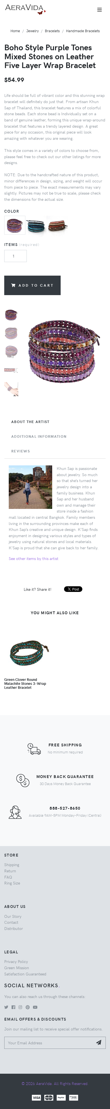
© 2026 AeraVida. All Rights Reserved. (55, 1083)
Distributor (13, 928)
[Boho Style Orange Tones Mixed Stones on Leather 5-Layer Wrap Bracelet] (57, 225)
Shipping (11, 864)
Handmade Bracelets (83, 30)
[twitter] (6, 1007)
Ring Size (12, 883)
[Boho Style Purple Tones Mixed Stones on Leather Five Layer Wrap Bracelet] (14, 224)
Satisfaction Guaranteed (25, 974)
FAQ (8, 877)
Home (15, 30)
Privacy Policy (16, 961)
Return (10, 870)
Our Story (12, 916)
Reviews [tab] (20, 451)
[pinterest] (28, 1007)
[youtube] (35, 1007)
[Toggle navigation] (99, 9)
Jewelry (32, 30)
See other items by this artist (33, 558)
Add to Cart (36, 285)
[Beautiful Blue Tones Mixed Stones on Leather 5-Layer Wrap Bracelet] (36, 225)
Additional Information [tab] (39, 436)
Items (21, 244)
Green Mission (16, 967)
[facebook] (13, 1007)
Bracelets (52, 30)
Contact (11, 922)
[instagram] (20, 1007)
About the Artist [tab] (30, 421)
